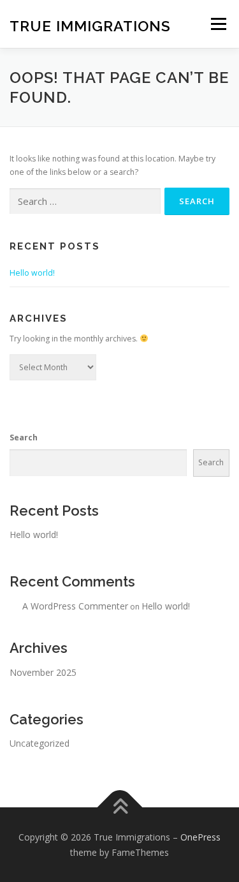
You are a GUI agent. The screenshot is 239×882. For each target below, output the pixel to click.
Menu (217, 24)
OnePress (200, 837)
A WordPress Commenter (75, 606)
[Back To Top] (119, 807)
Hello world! (32, 272)
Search (24, 437)
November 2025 (43, 672)
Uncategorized (39, 743)
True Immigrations (90, 25)
